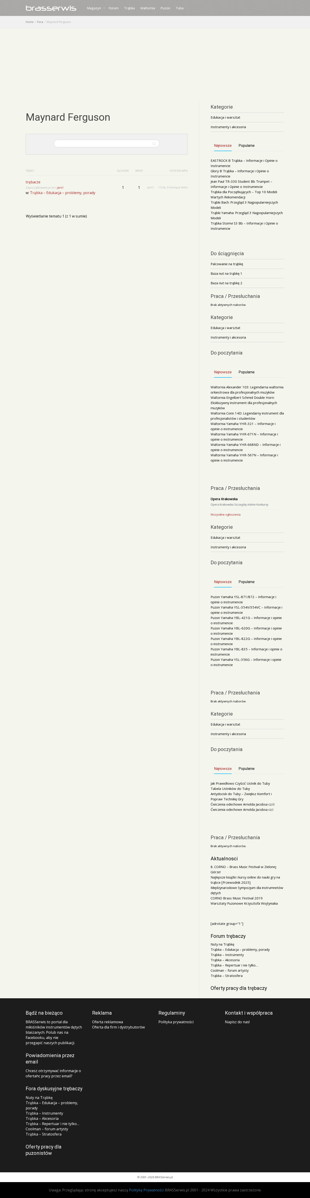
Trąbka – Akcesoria (225, 960)
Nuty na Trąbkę (222, 944)
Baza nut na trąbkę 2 (226, 283)
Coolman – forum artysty (229, 970)
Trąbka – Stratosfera (227, 975)
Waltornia (147, 8)
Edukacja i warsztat (225, 117)
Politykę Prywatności (146, 1190)
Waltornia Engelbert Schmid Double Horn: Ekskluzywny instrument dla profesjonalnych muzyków (244, 402)
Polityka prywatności (176, 1021)
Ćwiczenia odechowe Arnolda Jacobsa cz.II (243, 804)
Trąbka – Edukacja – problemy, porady (62, 192)
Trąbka (129, 8)
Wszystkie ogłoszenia (226, 514)
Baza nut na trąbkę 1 (226, 273)
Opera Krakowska (224, 499)
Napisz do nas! (237, 1021)
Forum (113, 8)
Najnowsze (223, 145)
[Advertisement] (155, 62)
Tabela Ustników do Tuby (230, 788)
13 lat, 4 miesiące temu (173, 187)
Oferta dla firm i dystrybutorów (118, 1027)
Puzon (165, 8)
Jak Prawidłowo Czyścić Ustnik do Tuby (240, 783)
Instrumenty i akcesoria (228, 127)
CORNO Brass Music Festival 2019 (237, 898)
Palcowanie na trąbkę (227, 264)
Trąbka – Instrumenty (227, 954)
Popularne (247, 145)
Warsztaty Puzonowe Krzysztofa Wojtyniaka (244, 903)
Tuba (180, 8)
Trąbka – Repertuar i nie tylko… (234, 965)
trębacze (33, 182)
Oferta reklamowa (107, 1021)
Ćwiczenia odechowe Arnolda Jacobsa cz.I (242, 809)
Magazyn (94, 8)
